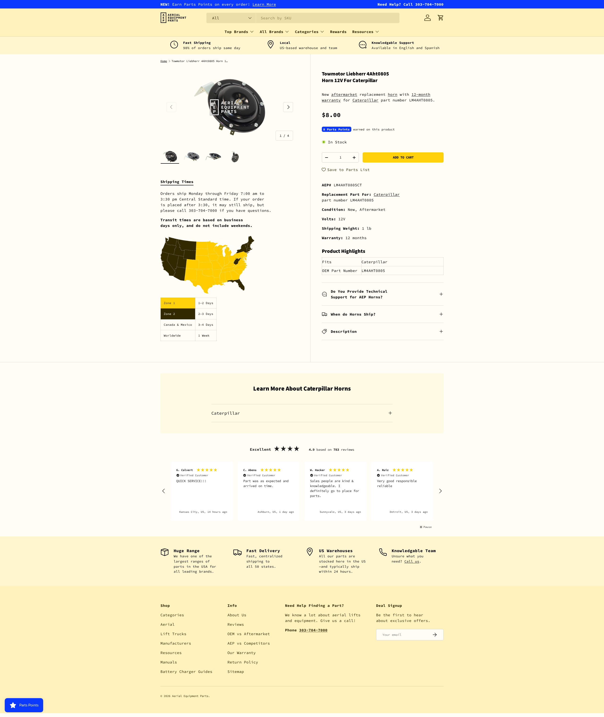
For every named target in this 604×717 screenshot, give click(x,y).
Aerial (167, 624)
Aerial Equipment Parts (190, 696)
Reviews (235, 624)
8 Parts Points (336, 129)
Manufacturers (175, 643)
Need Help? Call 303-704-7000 (411, 4)
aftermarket (344, 94)
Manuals (168, 662)
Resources (362, 31)
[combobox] (302, 18)
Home (163, 61)
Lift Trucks (173, 633)
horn (392, 94)
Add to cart (403, 157)
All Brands (271, 31)
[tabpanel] (229, 266)
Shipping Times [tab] (176, 181)
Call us (411, 561)
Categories (307, 31)
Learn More (264, 4)
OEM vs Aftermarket (248, 633)
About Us (236, 615)
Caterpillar (365, 100)
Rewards (338, 31)
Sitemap (235, 671)
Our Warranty (241, 652)
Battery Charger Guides (186, 671)
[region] (302, 491)
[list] (230, 107)
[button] (441, 18)
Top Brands (236, 31)
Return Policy (242, 662)
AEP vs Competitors (248, 643)
